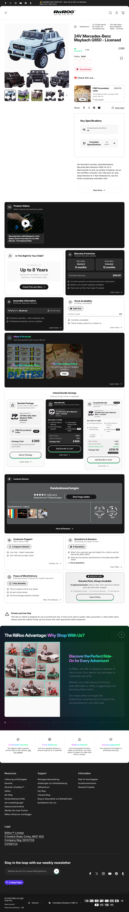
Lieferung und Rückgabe (16, 779)
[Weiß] (82, 61)
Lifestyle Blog (44, 795)
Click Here (53, 4)
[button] (34, 272)
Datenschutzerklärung (12, 907)
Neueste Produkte (86, 787)
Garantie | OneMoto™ (14, 787)
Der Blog (8, 795)
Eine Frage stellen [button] (81, 496)
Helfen (8, 791)
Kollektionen (84, 27)
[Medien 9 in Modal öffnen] (37, 56)
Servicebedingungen (14, 802)
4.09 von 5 (52, 494)
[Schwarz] (76, 61)
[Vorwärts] (63, 56)
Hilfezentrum (43, 787)
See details (99, 99)
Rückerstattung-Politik (15, 799)
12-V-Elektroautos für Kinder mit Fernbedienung (99, 27)
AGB (22, 907)
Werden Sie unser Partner (16, 810)
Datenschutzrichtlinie (14, 806)
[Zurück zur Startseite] (75, 26)
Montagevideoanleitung (48, 779)
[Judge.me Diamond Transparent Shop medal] (112, 511)
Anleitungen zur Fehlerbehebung (52, 783)
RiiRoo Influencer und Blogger (18, 814)
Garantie (8, 783)
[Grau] (89, 61)
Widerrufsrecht (10, 904)
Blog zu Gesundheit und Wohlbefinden (55, 799)
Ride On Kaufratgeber (88, 779)
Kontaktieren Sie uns (47, 802)
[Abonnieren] (56, 871)
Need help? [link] (119, 108)
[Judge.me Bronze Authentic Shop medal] (100, 511)
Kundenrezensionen (87, 783)
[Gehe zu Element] (10, 95)
